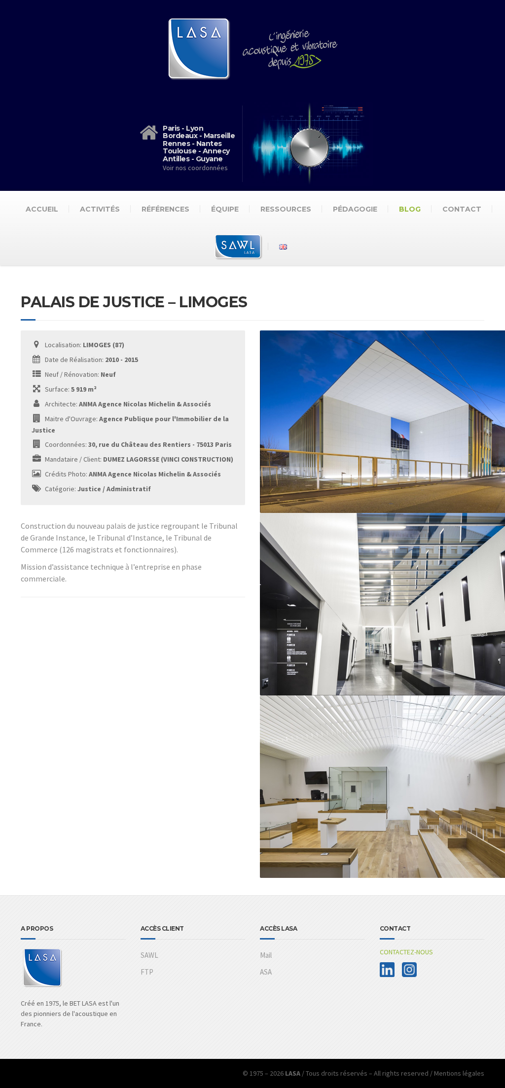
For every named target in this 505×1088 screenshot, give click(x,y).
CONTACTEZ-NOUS (406, 951)
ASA (266, 972)
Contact (461, 209)
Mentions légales (459, 1073)
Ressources (285, 209)
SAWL (149, 955)
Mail (266, 955)
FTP (147, 972)
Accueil (42, 209)
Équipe (225, 209)
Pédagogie (355, 209)
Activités (100, 209)
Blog (410, 209)
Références (165, 209)
